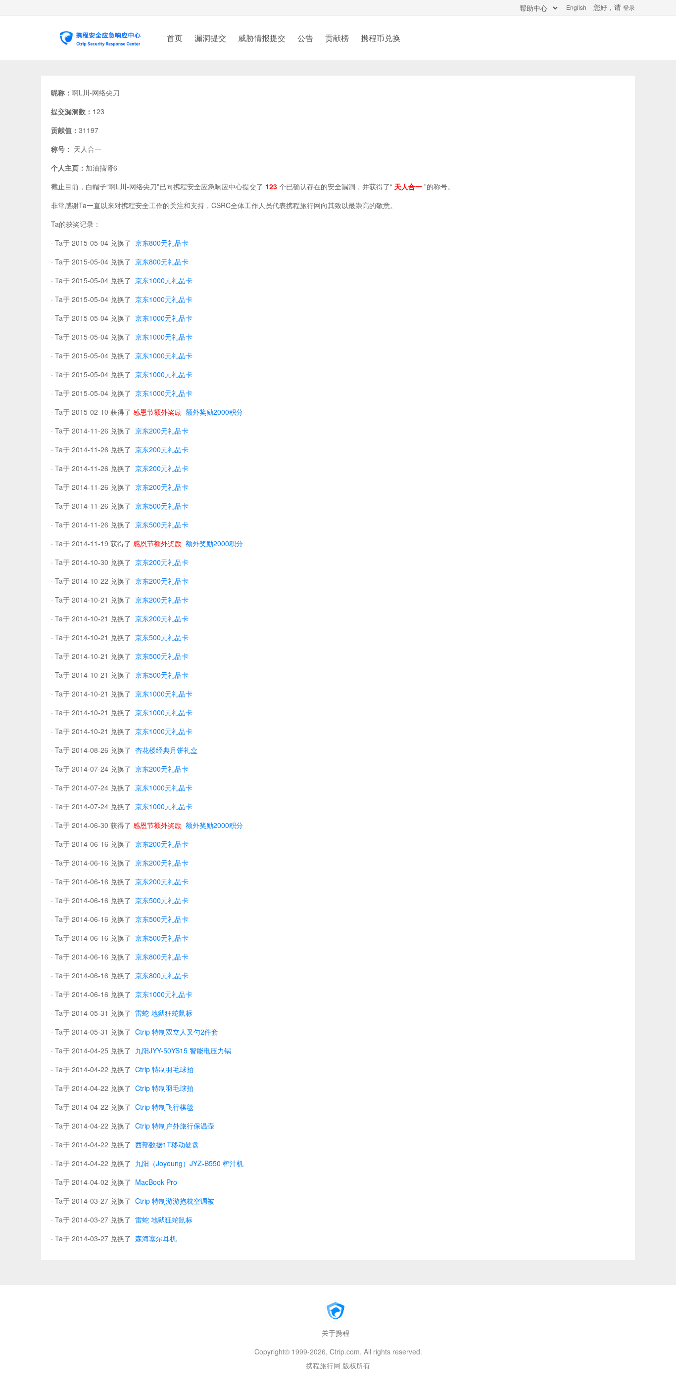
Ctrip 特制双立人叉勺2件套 (175, 1032)
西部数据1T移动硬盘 (166, 1144)
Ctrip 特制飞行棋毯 (163, 1107)
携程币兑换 (380, 38)
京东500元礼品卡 (161, 506)
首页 (175, 38)
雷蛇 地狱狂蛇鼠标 (163, 1013)
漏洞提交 (210, 38)
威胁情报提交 (262, 38)
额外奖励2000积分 (213, 412)
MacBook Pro (155, 1182)
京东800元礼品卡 (161, 243)
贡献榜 (337, 38)
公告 (305, 38)
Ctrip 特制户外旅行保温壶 (173, 1126)
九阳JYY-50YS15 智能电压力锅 (182, 1050)
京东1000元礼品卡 (163, 280)
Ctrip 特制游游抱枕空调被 (173, 1201)
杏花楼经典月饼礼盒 (165, 750)
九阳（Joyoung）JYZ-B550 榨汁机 (188, 1163)
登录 (629, 7)
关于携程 (335, 1333)
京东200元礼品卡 (161, 430)
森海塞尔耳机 (155, 1238)
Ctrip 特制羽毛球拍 (163, 1069)
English (576, 7)
